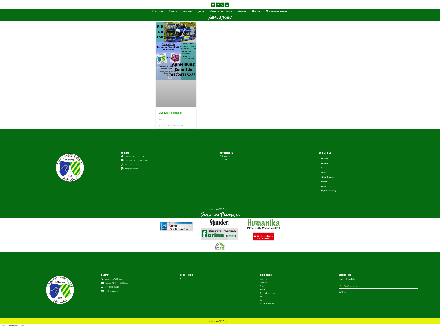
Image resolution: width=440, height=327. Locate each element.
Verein (201, 11)
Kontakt (256, 11)
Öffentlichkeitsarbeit (221, 11)
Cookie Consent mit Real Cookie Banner (15, 325)
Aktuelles (173, 11)
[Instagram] (222, 5)
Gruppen (187, 11)
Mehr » (161, 119)
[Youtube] (218, 5)
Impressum (224, 159)
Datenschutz (225, 156)
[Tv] (227, 5)
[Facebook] (213, 5)
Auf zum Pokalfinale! (170, 112)
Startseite (157, 11)
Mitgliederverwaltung (277, 11)
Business (242, 11)
